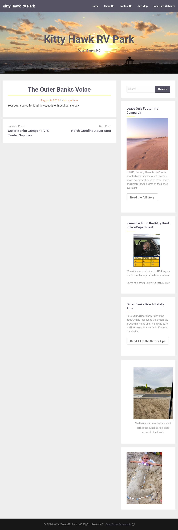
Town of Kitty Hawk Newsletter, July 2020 (151, 283)
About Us (109, 6)
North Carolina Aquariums (91, 131)
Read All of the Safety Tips (147, 341)
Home (95, 6)
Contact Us (125, 6)
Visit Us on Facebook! (117, 524)
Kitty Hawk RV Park (19, 6)
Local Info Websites (164, 6)
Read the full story (142, 197)
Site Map (142, 6)
